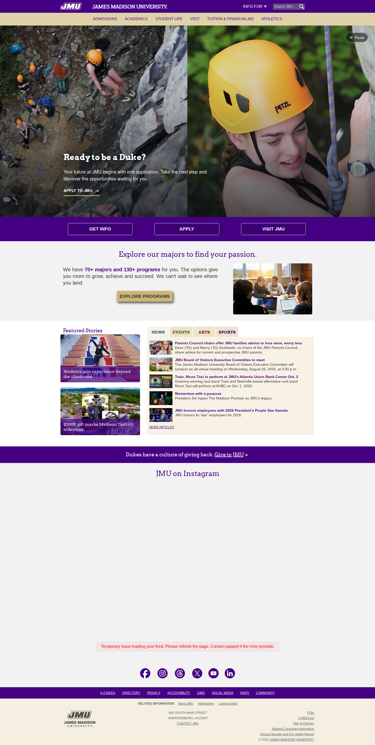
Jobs (201, 693)
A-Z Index (107, 693)
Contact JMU (188, 723)
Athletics (271, 19)
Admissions (105, 19)
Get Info (100, 228)
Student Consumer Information (293, 729)
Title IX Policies (303, 723)
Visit (194, 19)
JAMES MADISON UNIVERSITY (292, 739)
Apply (186, 228)
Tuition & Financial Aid (230, 19)
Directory (131, 693)
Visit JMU (273, 228)
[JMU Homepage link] (79, 726)
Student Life (168, 19)
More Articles (161, 427)
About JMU (185, 703)
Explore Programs (145, 296)
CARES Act (306, 718)
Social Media (222, 693)
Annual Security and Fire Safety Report (287, 734)
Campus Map (228, 703)
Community (265, 693)
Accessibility (178, 693)
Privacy (153, 693)
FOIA (310, 713)
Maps (244, 693)
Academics (136, 19)
